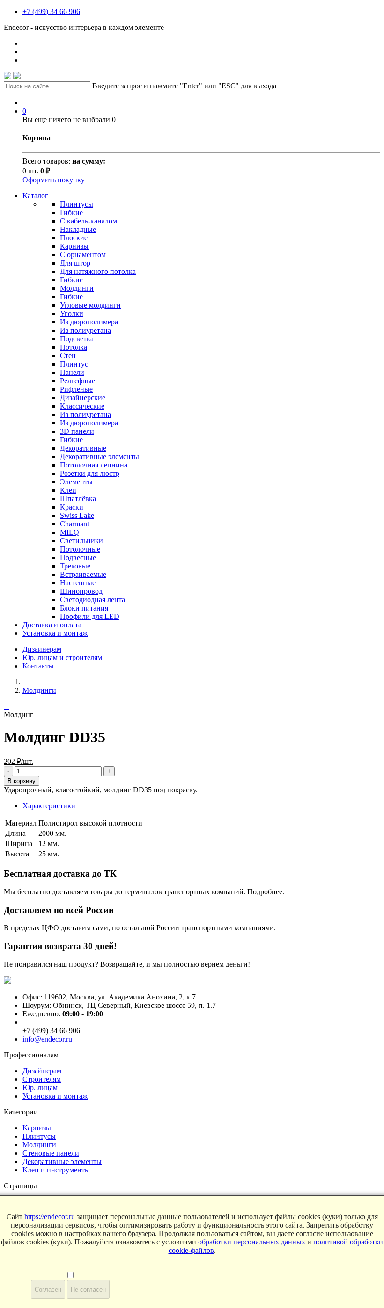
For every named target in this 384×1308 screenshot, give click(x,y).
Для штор (75, 263)
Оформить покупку (53, 180)
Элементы (76, 482)
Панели (72, 372)
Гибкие (71, 212)
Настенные (78, 583)
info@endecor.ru (47, 1039)
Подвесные (78, 557)
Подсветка (77, 339)
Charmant (74, 524)
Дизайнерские (82, 398)
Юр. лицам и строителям (62, 657)
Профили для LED (89, 616)
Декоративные (83, 448)
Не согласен (88, 1289)
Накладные (78, 229)
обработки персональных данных (251, 1242)
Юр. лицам (40, 1088)
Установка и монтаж (55, 633)
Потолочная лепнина (93, 465)
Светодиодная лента (92, 600)
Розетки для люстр (89, 473)
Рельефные (77, 381)
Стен (68, 355)
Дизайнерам (41, 649)
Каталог (35, 196)
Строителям (41, 1079)
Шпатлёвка (78, 499)
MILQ (69, 532)
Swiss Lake (77, 515)
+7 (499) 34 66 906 (51, 11)
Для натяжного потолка (98, 271)
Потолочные (80, 549)
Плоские (74, 238)
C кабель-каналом (88, 221)
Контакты (38, 666)
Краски (71, 507)
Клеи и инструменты (56, 1170)
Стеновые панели (50, 1153)
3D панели (77, 431)
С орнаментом (83, 255)
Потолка (73, 347)
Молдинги (77, 288)
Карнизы (74, 246)
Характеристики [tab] (48, 806)
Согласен (48, 1289)
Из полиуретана (85, 330)
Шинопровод (81, 591)
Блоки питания (84, 608)
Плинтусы (76, 204)
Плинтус (74, 364)
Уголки (71, 313)
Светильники (81, 541)
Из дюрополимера (89, 322)
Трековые (75, 566)
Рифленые (76, 389)
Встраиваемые (83, 574)
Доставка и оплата (51, 625)
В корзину (21, 780)
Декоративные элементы (99, 456)
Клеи (68, 490)
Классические (82, 406)
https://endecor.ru (49, 1217)
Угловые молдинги (90, 305)
